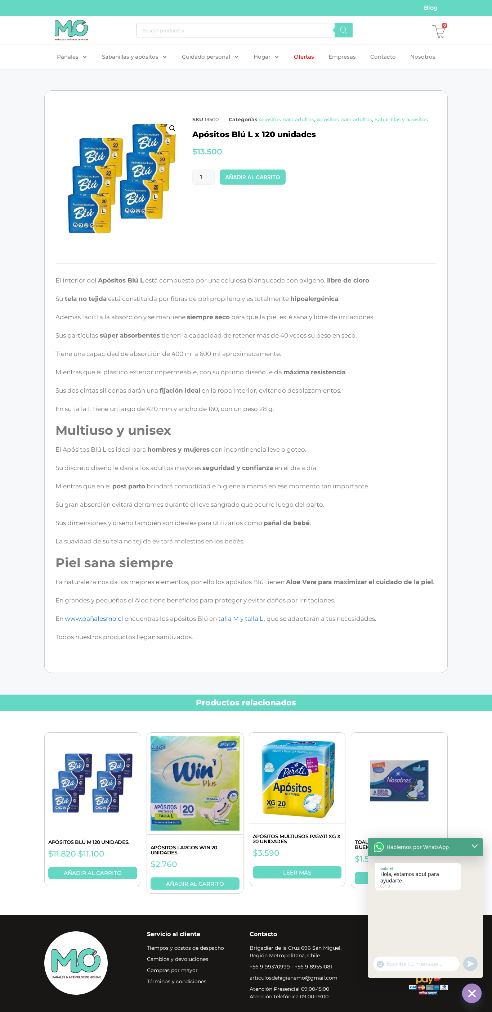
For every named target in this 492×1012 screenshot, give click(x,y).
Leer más (297, 872)
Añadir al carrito (252, 177)
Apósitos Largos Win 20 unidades (184, 850)
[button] (172, 128)
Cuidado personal (206, 56)
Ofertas (304, 56)
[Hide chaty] (472, 993)
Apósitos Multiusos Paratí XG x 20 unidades (297, 839)
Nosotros (422, 56)
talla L (254, 618)
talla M (228, 618)
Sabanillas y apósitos (130, 56)
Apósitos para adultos (286, 119)
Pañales (68, 56)
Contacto (383, 56)
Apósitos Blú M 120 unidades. (88, 842)
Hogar (262, 56)
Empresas (342, 56)
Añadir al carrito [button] (93, 872)
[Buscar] (344, 30)
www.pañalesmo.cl (94, 618)
